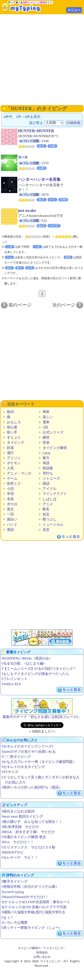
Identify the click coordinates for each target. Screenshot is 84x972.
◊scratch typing (13, 892)
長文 (10, 509)
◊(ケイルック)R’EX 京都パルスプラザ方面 (34, 907)
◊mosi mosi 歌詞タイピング (22, 816)
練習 (46, 437)
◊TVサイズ (10, 772)
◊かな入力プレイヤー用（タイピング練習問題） (39, 762)
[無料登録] (42, 637)
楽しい (48, 417)
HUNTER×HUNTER (36, 131)
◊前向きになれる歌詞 (18, 811)
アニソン (14, 458)
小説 (10, 489)
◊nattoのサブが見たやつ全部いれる (29, 752)
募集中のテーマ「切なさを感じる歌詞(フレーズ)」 (42, 717)
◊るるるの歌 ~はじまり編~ (23, 663)
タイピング (15, 442)
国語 (46, 483)
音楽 (46, 442)
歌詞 (10, 412)
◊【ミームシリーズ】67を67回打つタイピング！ (39, 669)
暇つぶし (49, 519)
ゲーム (12, 478)
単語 (46, 463)
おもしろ (14, 422)
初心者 (12, 427)
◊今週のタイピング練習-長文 (24, 837)
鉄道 (10, 448)
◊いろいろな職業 (15, 922)
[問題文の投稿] (42, 706)
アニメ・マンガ (19, 473)
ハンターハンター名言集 (39, 179)
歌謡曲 (48, 468)
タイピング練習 (55, 448)
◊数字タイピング (15, 881)
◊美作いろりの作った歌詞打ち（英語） (32, 787)
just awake (27, 210)
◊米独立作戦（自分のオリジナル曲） (30, 886)
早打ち (48, 473)
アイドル (49, 489)
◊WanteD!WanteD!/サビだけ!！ (25, 897)
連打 (10, 453)
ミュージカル (53, 525)
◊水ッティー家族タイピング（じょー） (32, 928)
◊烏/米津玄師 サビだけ (20, 827)
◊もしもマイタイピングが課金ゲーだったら (35, 674)
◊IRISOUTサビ (13, 852)
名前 (10, 499)
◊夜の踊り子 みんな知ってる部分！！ (32, 822)
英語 (10, 530)
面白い (12, 519)
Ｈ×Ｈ (23, 157)
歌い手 (12, 432)
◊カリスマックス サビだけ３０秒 (28, 847)
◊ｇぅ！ (8, 917)
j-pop (46, 453)
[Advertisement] (42, 59)
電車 (46, 422)
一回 (10, 514)
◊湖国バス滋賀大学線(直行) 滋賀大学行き (33, 912)
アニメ (48, 504)
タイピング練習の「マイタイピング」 (42, 948)
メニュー (74, 10)
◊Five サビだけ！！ (18, 842)
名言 (46, 530)
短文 (46, 514)
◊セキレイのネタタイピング (23, 767)
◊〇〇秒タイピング (16, 757)
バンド (12, 525)
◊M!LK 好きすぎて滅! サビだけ (28, 832)
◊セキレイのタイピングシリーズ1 (28, 746)
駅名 (46, 509)
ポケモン (14, 463)
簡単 (46, 412)
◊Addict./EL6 (11, 684)
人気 (10, 468)
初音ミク (14, 483)
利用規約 (42, 952)
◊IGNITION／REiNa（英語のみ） (27, 658)
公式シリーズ (53, 432)
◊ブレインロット (15, 679)
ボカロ (12, 504)
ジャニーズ (51, 478)
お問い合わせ (42, 956)
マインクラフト (55, 494)
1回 (45, 427)
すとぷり (14, 437)
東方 (46, 458)
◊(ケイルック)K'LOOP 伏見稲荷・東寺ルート (36, 902)
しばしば (49, 499)
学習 (10, 494)
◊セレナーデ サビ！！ (20, 857)
